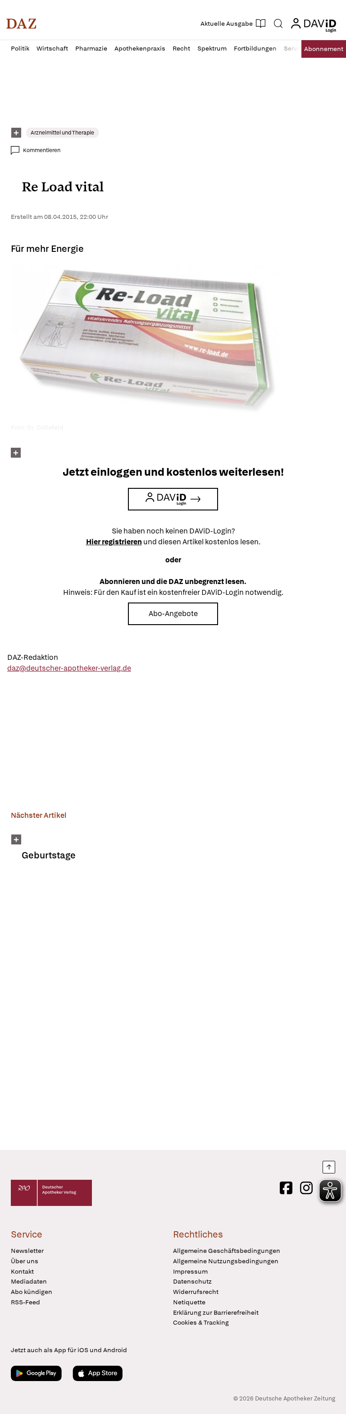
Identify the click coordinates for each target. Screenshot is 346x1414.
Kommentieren (41, 150)
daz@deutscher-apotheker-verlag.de (69, 668)
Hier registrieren (114, 542)
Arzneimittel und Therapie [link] (62, 132)
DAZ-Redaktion (32, 657)
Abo (323, 49)
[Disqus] (171, 1011)
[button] (21, 23)
